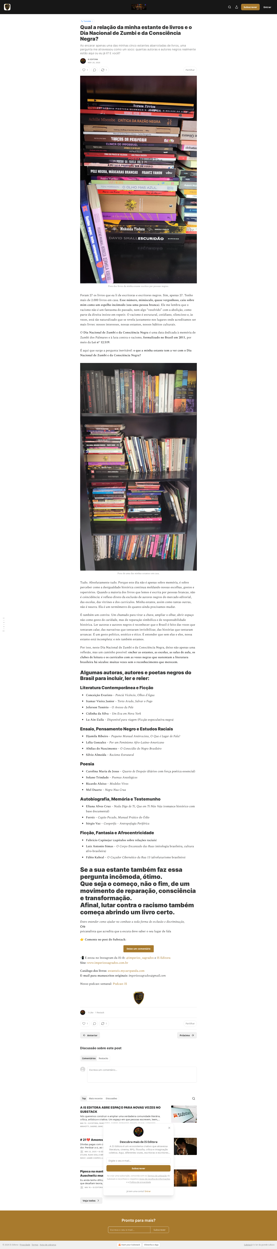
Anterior (92, 1035)
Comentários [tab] (89, 1058)
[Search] (229, 7)
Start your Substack (130, 1244)
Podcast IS (120, 984)
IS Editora (93, 59)
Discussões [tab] (111, 1098)
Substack (248, 1244)
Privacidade (25, 1244)
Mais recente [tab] (96, 1098)
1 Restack (99, 1012)
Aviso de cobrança (48, 1244)
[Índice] (3, 624)
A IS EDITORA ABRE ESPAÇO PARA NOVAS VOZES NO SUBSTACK (120, 1110)
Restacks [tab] (103, 1058)
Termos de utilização (157, 1175)
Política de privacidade (140, 1182)
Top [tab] (84, 1098)
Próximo (185, 1035)
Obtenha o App (151, 1244)
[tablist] (95, 1058)
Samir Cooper (93, 1158)
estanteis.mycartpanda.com (126, 971)
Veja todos (89, 1200)
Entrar (267, 7)
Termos (35, 1244)
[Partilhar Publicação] (236, 7)
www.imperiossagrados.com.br (107, 962)
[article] (138, 1119)
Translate (87, 21)
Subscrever (250, 7)
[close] (169, 1127)
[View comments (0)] (94, 70)
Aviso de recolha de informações (154, 1178)
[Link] (75, 675)
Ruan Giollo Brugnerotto (101, 1155)
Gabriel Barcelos (99, 1126)
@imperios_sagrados (140, 958)
